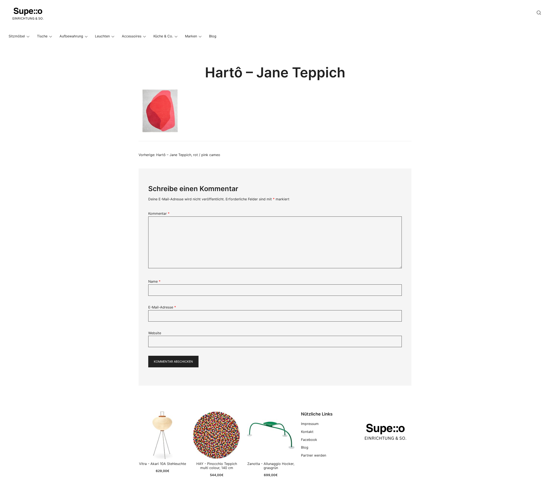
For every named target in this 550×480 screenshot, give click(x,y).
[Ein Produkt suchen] (538, 13)
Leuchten (102, 36)
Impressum (310, 424)
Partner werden (313, 455)
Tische (42, 36)
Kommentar (159, 213)
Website (154, 333)
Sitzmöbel (17, 36)
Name (154, 281)
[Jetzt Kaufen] (162, 435)
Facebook (309, 439)
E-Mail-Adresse (162, 307)
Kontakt (307, 431)
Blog (212, 36)
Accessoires (131, 36)
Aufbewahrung (71, 36)
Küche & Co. (163, 36)
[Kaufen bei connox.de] (271, 435)
